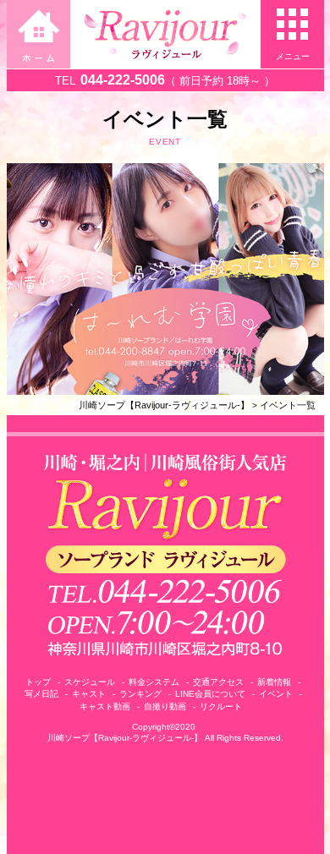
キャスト (89, 693)
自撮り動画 (165, 706)
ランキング (140, 693)
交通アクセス (218, 682)
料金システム (154, 682)
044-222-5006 (122, 80)
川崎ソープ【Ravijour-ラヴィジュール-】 (164, 405)
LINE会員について (210, 693)
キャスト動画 (105, 706)
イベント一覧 (288, 405)
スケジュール (89, 682)
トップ (38, 682)
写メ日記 (41, 693)
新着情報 (274, 682)
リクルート (221, 706)
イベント (276, 693)
